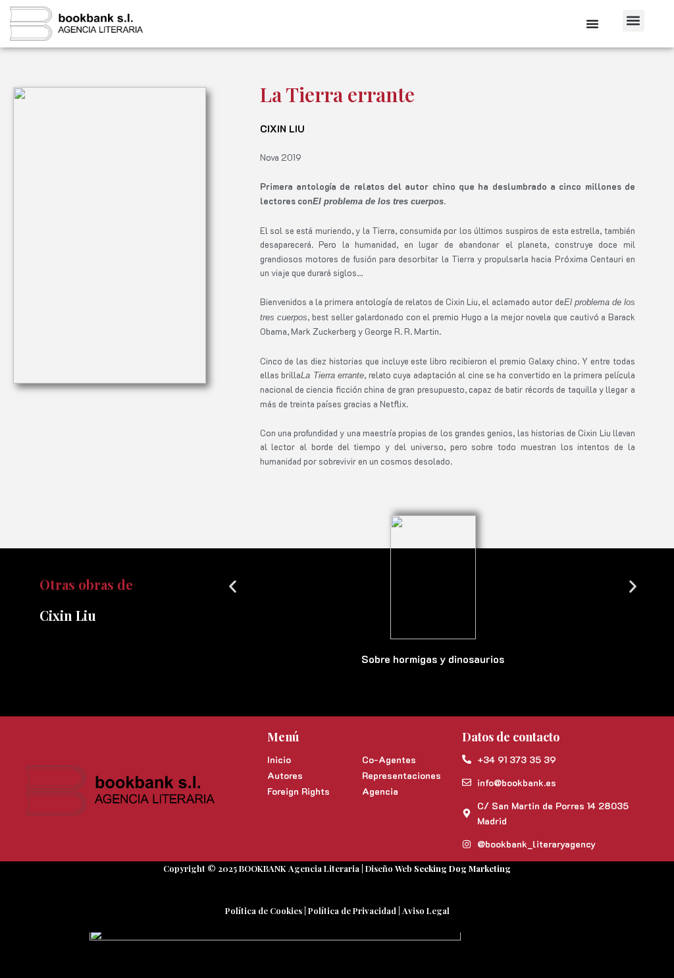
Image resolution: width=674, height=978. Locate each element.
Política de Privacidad (352, 910)
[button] (633, 21)
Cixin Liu (282, 128)
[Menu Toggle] (592, 23)
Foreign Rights (298, 791)
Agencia (380, 791)
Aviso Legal (426, 910)
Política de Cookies (263, 910)
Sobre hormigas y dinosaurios (432, 659)
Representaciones (401, 775)
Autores (285, 775)
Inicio (279, 759)
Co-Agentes (389, 759)
